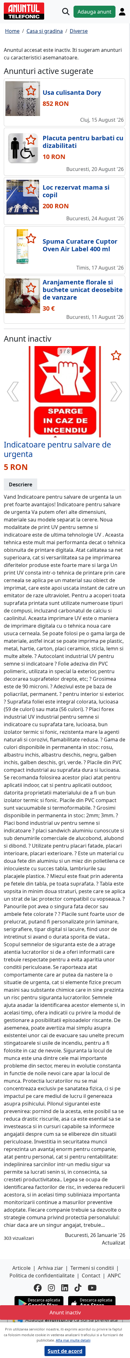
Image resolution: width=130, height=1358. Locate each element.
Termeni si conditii (92, 1267)
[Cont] (122, 12)
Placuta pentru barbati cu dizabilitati (83, 142)
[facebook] (38, 1288)
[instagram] (51, 1288)
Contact (91, 1275)
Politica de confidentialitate (41, 1275)
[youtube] (92, 1288)
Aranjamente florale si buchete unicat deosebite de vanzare (83, 289)
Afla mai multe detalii (73, 1340)
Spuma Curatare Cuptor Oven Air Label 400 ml (80, 245)
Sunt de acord (65, 1351)
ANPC (114, 1275)
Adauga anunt (94, 11)
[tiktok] (77, 1288)
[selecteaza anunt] (30, 90)
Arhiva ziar (50, 1267)
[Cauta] (66, 11)
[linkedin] (64, 1288)
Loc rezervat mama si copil (76, 191)
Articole (21, 1267)
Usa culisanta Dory (72, 92)
